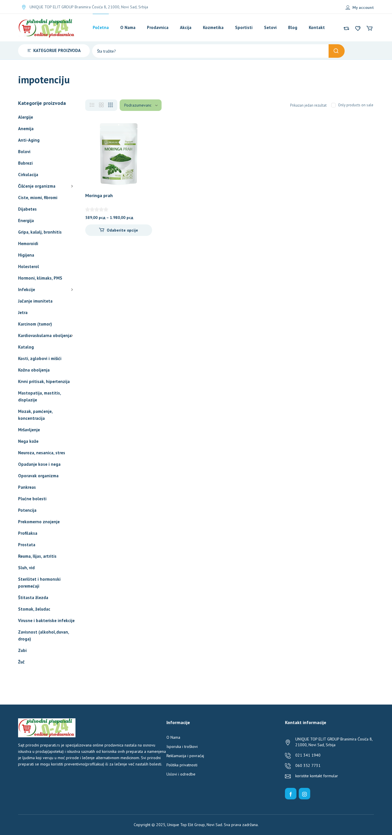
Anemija (26, 128)
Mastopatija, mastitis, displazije (39, 396)
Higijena (26, 255)
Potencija (27, 510)
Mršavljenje (29, 429)
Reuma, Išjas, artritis (37, 556)
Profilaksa (27, 533)
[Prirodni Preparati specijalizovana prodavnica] (46, 27)
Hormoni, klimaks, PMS (40, 278)
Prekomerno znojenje (39, 521)
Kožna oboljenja (34, 370)
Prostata (26, 544)
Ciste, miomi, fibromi (37, 197)
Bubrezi (25, 163)
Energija (26, 220)
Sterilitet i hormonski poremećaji (39, 582)
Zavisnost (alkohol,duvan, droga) (43, 635)
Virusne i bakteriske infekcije (46, 620)
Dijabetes (27, 209)
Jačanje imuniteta (35, 301)
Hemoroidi (28, 243)
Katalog (26, 347)
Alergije (25, 117)
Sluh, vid (26, 567)
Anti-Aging (29, 140)
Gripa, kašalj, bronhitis (40, 232)
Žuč (21, 662)
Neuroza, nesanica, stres (41, 452)
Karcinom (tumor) (35, 324)
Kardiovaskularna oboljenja (44, 335)
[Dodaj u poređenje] (143, 141)
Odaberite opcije (122, 230)
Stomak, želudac (34, 609)
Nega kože (28, 441)
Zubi (22, 650)
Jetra (23, 312)
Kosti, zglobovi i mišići (39, 358)
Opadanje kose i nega (39, 464)
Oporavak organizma (38, 475)
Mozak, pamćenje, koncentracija (35, 415)
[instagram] (304, 793)
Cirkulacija (28, 174)
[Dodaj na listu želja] (143, 129)
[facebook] (290, 793)
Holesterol (28, 266)
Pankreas (27, 487)
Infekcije (26, 289)
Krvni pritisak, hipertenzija (44, 381)
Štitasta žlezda (33, 597)
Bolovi (24, 151)
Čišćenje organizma (36, 186)
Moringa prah (99, 195)
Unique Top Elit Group (186, 824)
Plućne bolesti (32, 498)
